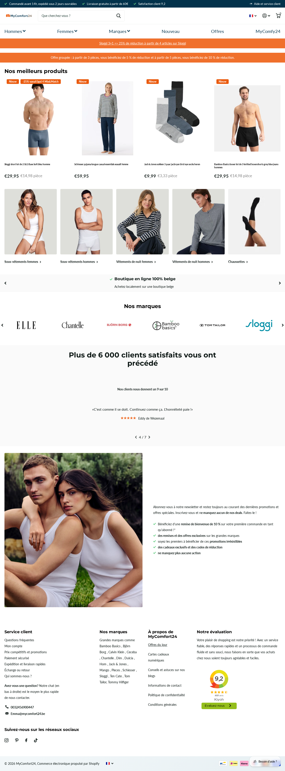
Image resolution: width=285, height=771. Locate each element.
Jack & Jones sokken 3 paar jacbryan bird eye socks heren (172, 164)
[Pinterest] (16, 740)
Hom (103, 664)
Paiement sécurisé (16, 658)
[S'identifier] (266, 16)
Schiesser (128, 670)
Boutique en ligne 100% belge (144, 278)
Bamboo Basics (110, 646)
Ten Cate (116, 676)
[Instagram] (6, 740)
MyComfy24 (268, 31)
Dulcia (128, 658)
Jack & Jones (118, 664)
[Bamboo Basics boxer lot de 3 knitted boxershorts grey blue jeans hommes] (247, 118)
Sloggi (104, 676)
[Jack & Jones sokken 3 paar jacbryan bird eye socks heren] (177, 118)
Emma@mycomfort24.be (28, 714)
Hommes (13, 31)
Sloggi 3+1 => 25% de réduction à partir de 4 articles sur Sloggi (142, 43)
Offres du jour (157, 645)
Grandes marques (112, 640)
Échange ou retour (17, 670)
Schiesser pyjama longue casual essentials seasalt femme (101, 164)
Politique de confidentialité (166, 695)
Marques (117, 31)
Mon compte (13, 646)
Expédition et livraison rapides (24, 664)
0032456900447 (22, 707)
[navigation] (5, 283)
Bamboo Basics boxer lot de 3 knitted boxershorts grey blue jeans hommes (246, 166)
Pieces (116, 670)
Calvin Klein (116, 652)
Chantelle (107, 658)
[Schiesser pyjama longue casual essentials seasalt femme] (107, 118)
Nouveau (170, 31)
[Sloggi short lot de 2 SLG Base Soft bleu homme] (37, 118)
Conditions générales (162, 704)
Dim (119, 658)
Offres (217, 31)
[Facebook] (26, 740)
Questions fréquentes (19, 640)
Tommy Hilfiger (118, 682)
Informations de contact (164, 685)
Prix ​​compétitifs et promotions (25, 652)
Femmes (65, 31)
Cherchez (118, 15)
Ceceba (132, 652)
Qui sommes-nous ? (18, 676)
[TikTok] (36, 740)
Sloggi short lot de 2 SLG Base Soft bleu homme (27, 164)
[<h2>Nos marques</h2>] (25, 325)
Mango (104, 670)
